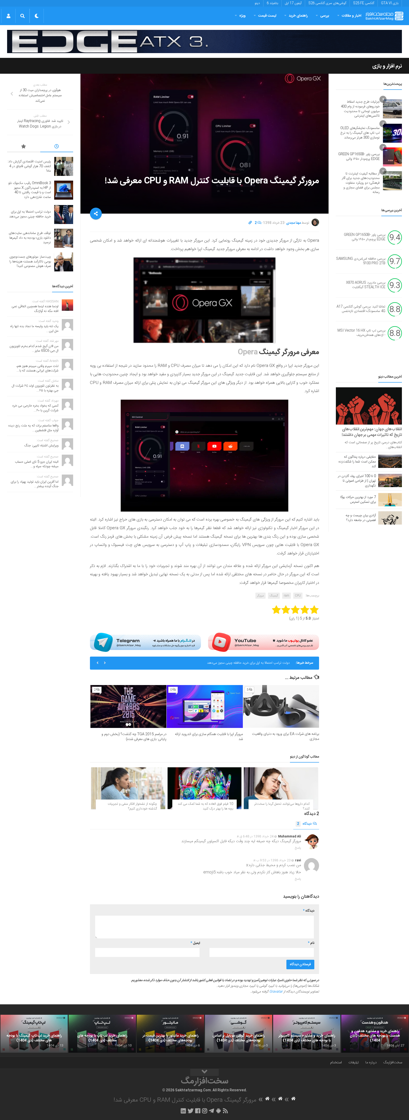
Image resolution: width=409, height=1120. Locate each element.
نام (311, 943)
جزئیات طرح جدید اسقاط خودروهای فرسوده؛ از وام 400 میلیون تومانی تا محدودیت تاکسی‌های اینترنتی (360, 109)
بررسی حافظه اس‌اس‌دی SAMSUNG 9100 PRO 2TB (360, 261)
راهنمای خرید (298, 16)
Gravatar (276, 992)
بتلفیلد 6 (272, 3)
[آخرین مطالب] (56, 147)
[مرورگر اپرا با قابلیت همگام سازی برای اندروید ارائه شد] (205, 706)
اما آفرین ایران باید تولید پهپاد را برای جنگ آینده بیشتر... (34, 484)
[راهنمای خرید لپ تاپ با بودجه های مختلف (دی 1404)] (102, 1034)
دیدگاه (304, 824)
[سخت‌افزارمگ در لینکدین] (183, 1111)
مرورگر (260, 595)
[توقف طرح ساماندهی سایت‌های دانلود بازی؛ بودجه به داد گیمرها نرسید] (63, 238)
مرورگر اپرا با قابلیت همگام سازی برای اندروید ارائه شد (209, 736)
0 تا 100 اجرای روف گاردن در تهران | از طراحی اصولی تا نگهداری (357, 481)
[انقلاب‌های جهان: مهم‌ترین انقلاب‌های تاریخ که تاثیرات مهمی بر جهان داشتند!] (369, 406)
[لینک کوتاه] (250, 223)
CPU (298, 595)
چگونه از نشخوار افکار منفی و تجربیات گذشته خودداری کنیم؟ (132, 806)
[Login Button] (8, 16)
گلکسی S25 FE (363, 3)
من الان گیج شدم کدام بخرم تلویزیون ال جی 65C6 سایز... (33, 348)
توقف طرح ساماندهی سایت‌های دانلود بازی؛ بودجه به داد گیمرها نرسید (30, 237)
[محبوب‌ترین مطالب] (23, 147)
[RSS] (225, 1111)
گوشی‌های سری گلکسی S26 (327, 3)
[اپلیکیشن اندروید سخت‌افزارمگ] (218, 1111)
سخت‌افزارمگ (392, 1062)
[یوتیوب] (263, 642)
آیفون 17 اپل (293, 3)
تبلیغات (353, 1062)
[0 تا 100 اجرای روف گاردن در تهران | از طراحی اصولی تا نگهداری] (390, 480)
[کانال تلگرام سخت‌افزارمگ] (211, 1111)
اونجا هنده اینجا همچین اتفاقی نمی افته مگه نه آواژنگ (35, 309)
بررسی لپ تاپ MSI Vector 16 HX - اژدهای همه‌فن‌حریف (361, 333)
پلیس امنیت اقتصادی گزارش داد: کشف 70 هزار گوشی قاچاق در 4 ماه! (29, 166)
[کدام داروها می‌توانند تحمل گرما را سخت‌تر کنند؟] (281, 788)
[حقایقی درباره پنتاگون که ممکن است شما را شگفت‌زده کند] (390, 461)
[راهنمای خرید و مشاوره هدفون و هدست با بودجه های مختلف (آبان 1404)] (375, 1034)
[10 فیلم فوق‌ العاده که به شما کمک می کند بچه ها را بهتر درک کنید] (205, 788)
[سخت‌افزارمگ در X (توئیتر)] (190, 1111)
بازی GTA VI (389, 3)
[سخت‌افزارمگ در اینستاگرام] (204, 1111)
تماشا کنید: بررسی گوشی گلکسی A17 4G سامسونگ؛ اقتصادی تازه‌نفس (361, 309)
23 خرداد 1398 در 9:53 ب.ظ (272, 860)
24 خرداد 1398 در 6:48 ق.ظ (255, 836)
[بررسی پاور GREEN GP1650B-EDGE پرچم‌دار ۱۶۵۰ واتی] (392, 156)
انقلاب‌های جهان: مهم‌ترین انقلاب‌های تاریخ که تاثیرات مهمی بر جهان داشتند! (372, 432)
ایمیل (195, 943)
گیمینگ (274, 595)
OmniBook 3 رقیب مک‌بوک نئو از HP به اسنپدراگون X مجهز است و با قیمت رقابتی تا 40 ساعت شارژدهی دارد (29, 190)
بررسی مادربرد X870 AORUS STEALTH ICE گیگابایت (365, 285)
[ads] (204, 41)
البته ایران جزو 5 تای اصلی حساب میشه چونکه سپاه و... (36, 464)
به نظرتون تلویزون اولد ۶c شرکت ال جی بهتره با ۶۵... (35, 388)
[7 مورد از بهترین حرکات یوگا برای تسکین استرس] (390, 499)
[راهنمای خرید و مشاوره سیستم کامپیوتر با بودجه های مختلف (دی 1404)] (306, 1034)
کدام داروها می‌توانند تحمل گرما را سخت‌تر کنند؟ (282, 806)
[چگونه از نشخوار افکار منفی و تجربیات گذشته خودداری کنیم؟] (128, 788)
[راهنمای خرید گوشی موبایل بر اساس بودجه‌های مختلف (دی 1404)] (238, 1034)
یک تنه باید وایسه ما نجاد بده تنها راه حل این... (34, 329)
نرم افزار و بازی (387, 66)
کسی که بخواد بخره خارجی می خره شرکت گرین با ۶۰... (35, 408)
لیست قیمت (267, 16)
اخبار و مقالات (351, 16)
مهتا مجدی (293, 223)
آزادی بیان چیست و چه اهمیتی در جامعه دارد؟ (361, 518)
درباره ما (371, 1062)
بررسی (324, 16)
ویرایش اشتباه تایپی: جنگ (41, 445)
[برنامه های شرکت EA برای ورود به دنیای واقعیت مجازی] (281, 706)
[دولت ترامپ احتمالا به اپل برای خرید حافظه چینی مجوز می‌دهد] (63, 214)
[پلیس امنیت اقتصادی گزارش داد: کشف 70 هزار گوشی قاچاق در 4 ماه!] (63, 166)
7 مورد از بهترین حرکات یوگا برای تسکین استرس (358, 499)
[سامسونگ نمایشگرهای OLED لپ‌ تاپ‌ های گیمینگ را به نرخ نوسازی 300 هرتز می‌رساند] (392, 133)
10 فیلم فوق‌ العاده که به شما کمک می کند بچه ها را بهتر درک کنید (205, 806)
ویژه (242, 16)
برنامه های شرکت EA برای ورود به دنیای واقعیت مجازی (285, 736)
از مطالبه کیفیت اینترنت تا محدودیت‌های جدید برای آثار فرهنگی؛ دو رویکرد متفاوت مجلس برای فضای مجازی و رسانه (361, 183)
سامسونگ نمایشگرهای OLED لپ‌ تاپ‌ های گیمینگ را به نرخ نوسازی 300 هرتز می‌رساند (360, 132)
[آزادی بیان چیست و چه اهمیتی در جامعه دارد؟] (390, 518)
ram (286, 595)
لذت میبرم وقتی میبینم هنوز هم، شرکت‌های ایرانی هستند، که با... (37, 368)
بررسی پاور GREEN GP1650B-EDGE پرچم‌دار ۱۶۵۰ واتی (359, 156)
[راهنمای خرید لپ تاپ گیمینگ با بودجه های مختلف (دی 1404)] (34, 1034)
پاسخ (298, 847)
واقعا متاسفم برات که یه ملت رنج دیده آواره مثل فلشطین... (33, 428)
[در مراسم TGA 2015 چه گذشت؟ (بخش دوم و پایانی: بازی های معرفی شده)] (128, 706)
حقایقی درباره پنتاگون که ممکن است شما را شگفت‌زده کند (357, 461)
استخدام (336, 1062)
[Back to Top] (204, 1072)
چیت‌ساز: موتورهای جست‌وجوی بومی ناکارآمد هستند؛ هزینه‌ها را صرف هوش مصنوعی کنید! (30, 261)
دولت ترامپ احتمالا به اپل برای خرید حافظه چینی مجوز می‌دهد (248, 663)
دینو (257, 3)
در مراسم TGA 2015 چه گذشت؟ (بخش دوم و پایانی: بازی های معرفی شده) (134, 736)
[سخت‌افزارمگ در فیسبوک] (197, 1111)
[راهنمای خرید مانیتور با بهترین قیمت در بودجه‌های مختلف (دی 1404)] (170, 1034)
